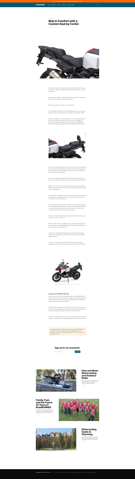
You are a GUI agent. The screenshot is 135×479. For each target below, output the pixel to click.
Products (59, 4)
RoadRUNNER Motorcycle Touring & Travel (42, 472)
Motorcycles (53, 4)
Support (63, 472)
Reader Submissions (78, 472)
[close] (134, 1)
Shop (73, 4)
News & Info (64, 4)
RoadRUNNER (40, 4)
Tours (49, 4)
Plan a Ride (71, 472)
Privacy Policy (84, 472)
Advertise (67, 472)
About (60, 472)
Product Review (51, 18)
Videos (69, 4)
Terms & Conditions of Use (92, 472)
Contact (56, 472)
